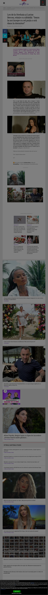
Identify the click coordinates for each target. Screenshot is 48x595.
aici (15, 584)
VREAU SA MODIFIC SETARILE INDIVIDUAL (16, 593)
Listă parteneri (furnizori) (3, 589)
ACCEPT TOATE (17, 591)
